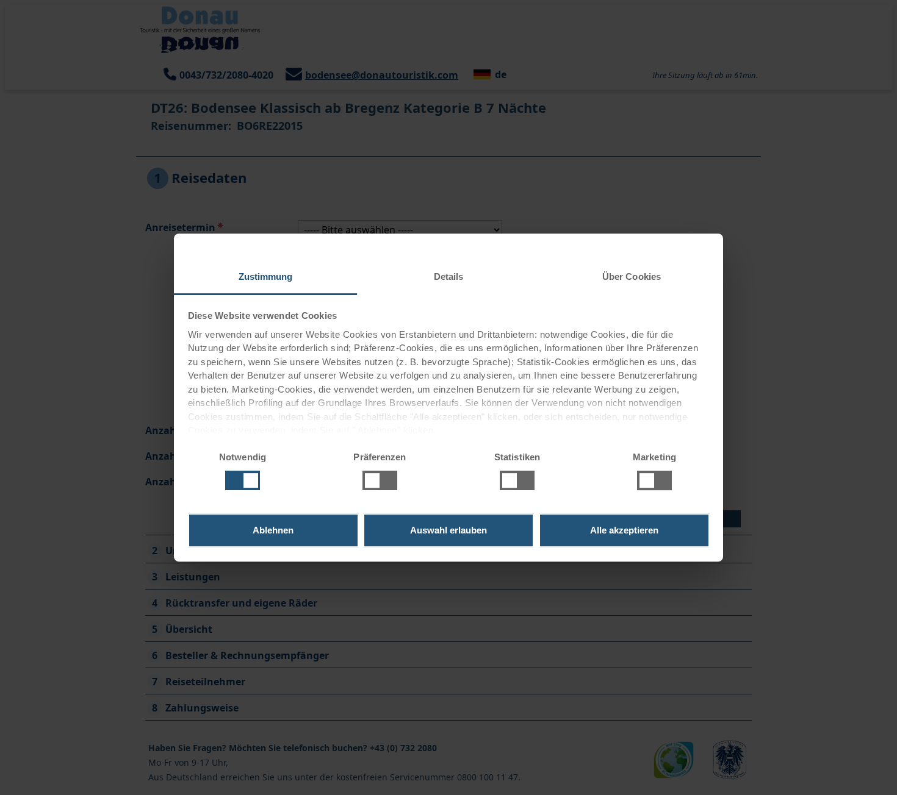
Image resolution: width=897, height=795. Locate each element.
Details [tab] (449, 276)
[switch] (368, 479)
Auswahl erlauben (448, 530)
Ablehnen (273, 530)
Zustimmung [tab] (266, 276)
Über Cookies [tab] (631, 276)
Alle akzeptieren (624, 530)
